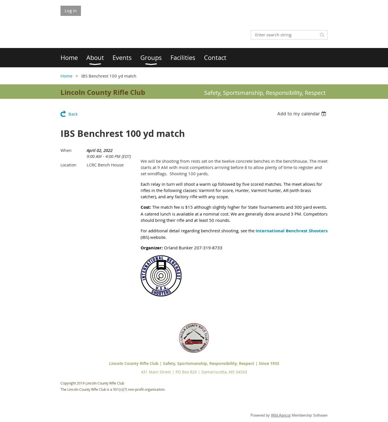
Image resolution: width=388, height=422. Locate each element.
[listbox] (302, 113)
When (66, 150)
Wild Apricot (281, 415)
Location (68, 165)
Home (66, 76)
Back (73, 114)
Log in (71, 10)
